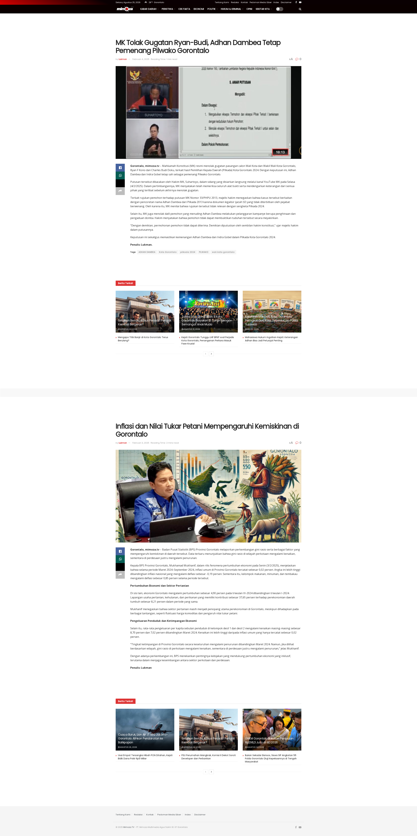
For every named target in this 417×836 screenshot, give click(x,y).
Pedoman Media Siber (261, 2)
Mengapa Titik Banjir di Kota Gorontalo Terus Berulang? (143, 339)
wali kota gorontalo (223, 252)
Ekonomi (199, 9)
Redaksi (235, 2)
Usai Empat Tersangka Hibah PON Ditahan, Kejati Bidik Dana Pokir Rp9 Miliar (145, 757)
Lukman (123, 59)
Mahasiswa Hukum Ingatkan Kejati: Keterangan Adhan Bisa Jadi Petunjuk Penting (271, 339)
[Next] (211, 354)
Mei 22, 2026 (253, 329)
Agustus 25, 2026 (128, 747)
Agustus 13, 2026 (191, 329)
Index (276, 2)
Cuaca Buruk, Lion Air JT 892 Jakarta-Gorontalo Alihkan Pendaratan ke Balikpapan (143, 738)
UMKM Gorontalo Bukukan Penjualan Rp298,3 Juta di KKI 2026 (269, 740)
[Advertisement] (208, 25)
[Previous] (205, 354)
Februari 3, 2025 (140, 442)
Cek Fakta (184, 9)
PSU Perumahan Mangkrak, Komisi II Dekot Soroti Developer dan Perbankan (208, 757)
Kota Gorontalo (168, 252)
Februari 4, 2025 (140, 59)
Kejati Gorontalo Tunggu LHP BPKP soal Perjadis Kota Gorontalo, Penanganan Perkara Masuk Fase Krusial (207, 340)
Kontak (244, 2)
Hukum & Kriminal (231, 9)
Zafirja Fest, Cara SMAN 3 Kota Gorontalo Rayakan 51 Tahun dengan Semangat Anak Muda (207, 320)
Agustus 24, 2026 (128, 329)
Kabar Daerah (148, 9)
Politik (212, 9)
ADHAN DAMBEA (147, 252)
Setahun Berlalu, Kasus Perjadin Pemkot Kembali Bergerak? (144, 322)
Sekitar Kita (263, 9)
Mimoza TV (128, 827)
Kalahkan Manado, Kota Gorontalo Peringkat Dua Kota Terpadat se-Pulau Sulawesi (271, 320)
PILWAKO (203, 252)
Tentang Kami (222, 2)
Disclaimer (286, 2)
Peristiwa (167, 9)
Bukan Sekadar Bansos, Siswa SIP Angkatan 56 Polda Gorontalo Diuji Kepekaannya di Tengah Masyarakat (271, 758)
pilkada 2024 (187, 252)
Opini (249, 9)
